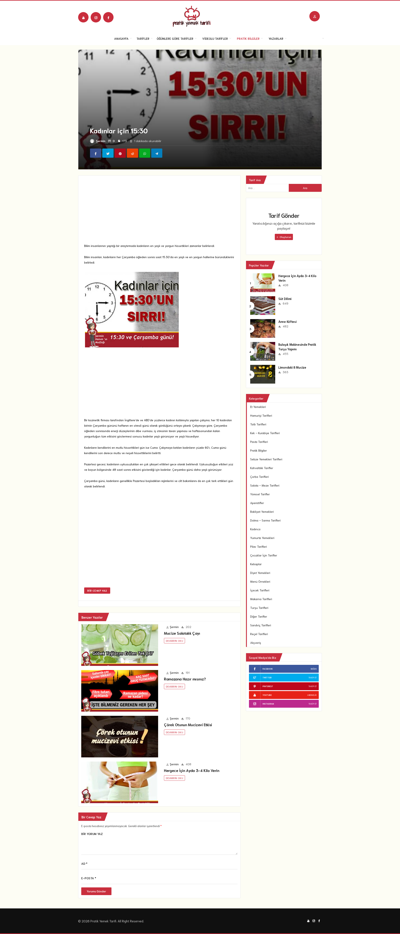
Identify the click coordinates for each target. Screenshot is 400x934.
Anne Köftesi (287, 321)
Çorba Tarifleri (259, 476)
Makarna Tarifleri (261, 599)
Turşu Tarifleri (259, 607)
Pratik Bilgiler (248, 38)
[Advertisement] (159, 212)
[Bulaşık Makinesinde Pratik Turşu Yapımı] (262, 351)
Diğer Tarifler (258, 616)
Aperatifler (257, 503)
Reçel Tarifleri (259, 634)
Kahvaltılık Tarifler (261, 468)
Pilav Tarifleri (258, 546)
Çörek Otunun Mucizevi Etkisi (188, 724)
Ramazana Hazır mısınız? (185, 678)
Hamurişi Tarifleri (261, 415)
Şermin (100, 141)
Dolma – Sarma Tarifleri (265, 520)
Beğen (314, 668)
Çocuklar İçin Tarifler (263, 555)
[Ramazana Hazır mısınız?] (119, 690)
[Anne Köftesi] (262, 328)
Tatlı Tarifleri (258, 424)
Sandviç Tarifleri (260, 625)
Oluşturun (285, 236)
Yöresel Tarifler (260, 494)
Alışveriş (255, 642)
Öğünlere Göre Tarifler (175, 38)
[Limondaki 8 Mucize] (262, 373)
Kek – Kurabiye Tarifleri (265, 433)
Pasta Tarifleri (259, 441)
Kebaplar (256, 564)
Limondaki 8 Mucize (292, 367)
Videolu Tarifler (215, 38)
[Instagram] (96, 17)
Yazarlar (276, 38)
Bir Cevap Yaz (97, 590)
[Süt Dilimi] (262, 305)
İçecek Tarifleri (259, 590)
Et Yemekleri (258, 407)
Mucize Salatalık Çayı (182, 633)
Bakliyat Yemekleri (262, 511)
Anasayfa (121, 38)
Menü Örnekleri (260, 581)
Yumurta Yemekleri (262, 538)
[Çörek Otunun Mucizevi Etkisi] (119, 736)
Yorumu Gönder (96, 891)
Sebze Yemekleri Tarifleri (266, 459)
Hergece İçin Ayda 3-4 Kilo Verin (191, 770)
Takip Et (313, 677)
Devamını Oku (174, 640)
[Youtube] (83, 17)
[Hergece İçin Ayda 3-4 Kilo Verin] (119, 782)
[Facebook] (108, 17)
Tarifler (142, 38)
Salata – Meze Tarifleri (264, 485)
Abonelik (312, 695)
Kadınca (255, 529)
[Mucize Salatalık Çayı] (119, 644)
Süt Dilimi (284, 298)
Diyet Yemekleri (260, 573)
